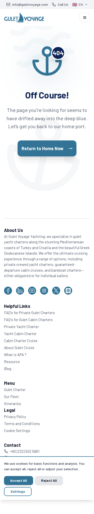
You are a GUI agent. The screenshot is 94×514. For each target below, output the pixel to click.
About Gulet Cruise (19, 347)
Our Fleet (11, 396)
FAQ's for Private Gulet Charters (29, 312)
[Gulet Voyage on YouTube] (32, 290)
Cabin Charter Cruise (21, 340)
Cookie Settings (17, 430)
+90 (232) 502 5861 (24, 451)
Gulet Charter (15, 389)
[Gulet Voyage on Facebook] (8, 290)
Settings (18, 491)
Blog (7, 368)
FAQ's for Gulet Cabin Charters (28, 319)
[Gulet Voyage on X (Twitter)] (56, 290)
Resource (12, 361)
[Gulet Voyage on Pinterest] (68, 290)
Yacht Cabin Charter (20, 333)
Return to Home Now (42, 148)
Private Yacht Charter (21, 326)
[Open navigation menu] (84, 17)
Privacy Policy (15, 416)
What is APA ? (15, 354)
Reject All (49, 480)
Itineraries (12, 403)
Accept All (18, 480)
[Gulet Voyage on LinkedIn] (20, 290)
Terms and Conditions (22, 423)
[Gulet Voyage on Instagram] (44, 290)
